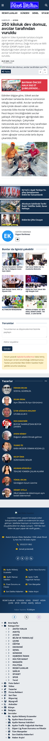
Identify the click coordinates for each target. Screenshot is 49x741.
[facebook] (14, 617)
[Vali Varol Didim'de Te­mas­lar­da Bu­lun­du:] (36, 258)
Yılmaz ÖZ (18, 445)
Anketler (12, 704)
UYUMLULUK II (20, 414)
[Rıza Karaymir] (7, 423)
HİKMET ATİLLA (20, 490)
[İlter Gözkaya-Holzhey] (7, 412)
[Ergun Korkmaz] (7, 235)
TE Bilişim (31, 609)
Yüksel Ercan (20, 480)
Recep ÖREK (19, 457)
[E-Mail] (17, 239)
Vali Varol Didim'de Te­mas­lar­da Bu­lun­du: (35, 268)
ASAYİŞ (31, 603)
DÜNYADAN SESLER (23, 460)
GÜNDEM (24, 13)
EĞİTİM (24, 603)
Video (11, 686)
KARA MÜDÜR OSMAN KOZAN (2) (29, 448)
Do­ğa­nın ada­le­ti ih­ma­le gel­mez (28, 437)
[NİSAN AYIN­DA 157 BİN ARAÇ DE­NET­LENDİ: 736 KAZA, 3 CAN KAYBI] (36, 301)
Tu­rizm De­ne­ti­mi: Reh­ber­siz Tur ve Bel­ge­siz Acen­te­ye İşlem (12, 269)
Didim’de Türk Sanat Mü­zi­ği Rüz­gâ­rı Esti (36, 290)
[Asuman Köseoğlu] (7, 469)
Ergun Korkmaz (22, 234)
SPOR (17, 603)
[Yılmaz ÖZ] (7, 446)
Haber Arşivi (34, 591)
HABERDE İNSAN (20, 656)
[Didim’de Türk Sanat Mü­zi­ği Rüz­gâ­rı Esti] (36, 281)
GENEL (35, 13)
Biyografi (13, 701)
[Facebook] (18, 558)
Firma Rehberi (15, 692)
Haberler (6, 20)
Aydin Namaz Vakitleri (11, 578)
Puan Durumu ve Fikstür (12, 585)
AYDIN (15, 20)
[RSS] (31, 558)
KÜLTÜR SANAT (20, 659)
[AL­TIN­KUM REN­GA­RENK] (13, 301)
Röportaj (12, 698)
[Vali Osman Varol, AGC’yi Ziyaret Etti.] (13, 281)
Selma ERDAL (19, 399)
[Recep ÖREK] (7, 458)
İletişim (12, 710)
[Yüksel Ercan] (7, 481)
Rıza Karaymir (20, 421)
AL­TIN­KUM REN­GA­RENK (12, 309)
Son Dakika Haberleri (14, 591)
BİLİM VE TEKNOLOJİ (22, 637)
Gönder (7, 348)
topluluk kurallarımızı (26, 357)
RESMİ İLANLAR (9, 13)
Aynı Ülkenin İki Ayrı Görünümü (28, 402)
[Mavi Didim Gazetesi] (24, 5)
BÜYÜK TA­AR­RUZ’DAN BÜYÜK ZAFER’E (27, 425)
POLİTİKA (17, 665)
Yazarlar (12, 689)
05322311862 (26, 544)
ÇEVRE (10, 603)
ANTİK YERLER (19, 628)
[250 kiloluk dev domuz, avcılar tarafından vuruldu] (24, 67)
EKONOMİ (17, 647)
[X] (22, 558)
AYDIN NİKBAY (20, 434)
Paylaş (7, 71)
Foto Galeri (14, 683)
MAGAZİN (17, 662)
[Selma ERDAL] (7, 400)
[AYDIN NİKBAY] (7, 435)
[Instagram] (27, 558)
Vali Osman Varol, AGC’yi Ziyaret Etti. (12, 290)
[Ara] (46, 5)
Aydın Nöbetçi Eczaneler (11, 570)
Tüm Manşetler (34, 584)
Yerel (15, 680)
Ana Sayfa (13, 622)
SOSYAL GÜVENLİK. (22, 391)
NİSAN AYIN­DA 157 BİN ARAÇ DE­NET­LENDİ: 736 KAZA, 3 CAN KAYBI (35, 311)
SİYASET (36, 600)
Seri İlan (12, 695)
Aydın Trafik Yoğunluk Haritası (33, 578)
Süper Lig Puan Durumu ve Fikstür (29, 728)
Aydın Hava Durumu (37, 569)
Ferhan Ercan (20, 388)
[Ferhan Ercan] (7, 389)
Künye (11, 707)
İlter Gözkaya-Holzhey (25, 411)
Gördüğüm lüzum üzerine (25, 483)
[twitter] (26, 617)
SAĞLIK (38, 603)
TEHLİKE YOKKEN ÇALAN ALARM (29, 471)
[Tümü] (46, 381)
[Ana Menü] (3, 5)
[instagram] (39, 617)
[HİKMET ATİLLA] (7, 492)
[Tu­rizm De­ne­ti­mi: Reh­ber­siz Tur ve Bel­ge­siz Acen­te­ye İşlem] (13, 258)
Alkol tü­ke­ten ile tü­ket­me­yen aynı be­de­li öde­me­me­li (29, 494)
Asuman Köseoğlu (22, 468)
